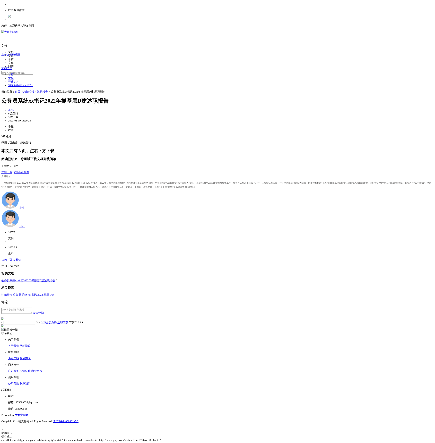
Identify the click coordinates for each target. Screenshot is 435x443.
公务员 (17, 294)
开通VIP (13, 81)
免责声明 (13, 358)
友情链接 (25, 371)
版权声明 (25, 358)
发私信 (17, 259)
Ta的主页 (6, 259)
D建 (52, 294)
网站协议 (25, 345)
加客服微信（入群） (20, 85)
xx (29, 294)
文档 (11, 78)
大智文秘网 (22, 415)
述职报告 (42, 91)
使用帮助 (13, 383)
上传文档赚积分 (10, 54)
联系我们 (25, 383)
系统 (24, 294)
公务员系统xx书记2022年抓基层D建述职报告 (28, 280)
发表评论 (38, 312)
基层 (46, 294)
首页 (11, 74)
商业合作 (36, 371)
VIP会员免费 (21, 172)
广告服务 (13, 371)
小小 (11, 110)
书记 (34, 294)
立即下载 (6, 172)
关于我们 (13, 345)
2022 (40, 294)
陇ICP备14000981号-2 (66, 421)
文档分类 (6, 68)
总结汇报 (28, 91)
